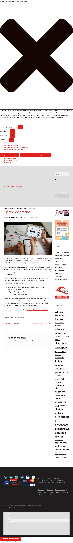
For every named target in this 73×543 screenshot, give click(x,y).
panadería (60, 391)
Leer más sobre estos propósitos (14, 150)
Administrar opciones (10, 143)
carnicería (60, 333)
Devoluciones (42, 483)
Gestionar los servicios (11, 145)
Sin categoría (58, 276)
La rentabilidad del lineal (11, 323)
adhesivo (59, 312)
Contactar (30, 204)
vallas (57, 457)
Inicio (5, 204)
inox (64, 372)
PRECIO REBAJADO (60, 270)
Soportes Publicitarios (61, 279)
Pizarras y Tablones (60, 264)
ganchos (59, 364)
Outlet (57, 261)
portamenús (62, 428)
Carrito (9, 533)
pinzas (56, 406)
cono (57, 347)
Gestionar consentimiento (10, 538)
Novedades (65, 492)
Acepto (4, 155)
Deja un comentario (31, 217)
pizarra (61, 405)
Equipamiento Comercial (62, 255)
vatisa (22, 217)
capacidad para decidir (39, 260)
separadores (59, 440)
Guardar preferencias (42, 155)
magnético (60, 379)
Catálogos (21, 204)
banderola (64, 315)
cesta (67, 336)
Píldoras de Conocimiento (16, 208)
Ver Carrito (51, 483)
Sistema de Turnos (60, 490)
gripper (58, 372)
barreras (60, 319)
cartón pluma (60, 336)
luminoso (59, 376)
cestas (57, 339)
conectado (24, 341)
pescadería (60, 401)
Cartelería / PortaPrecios (62, 252)
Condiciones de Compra (45, 480)
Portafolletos (59, 267)
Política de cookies (10, 158)
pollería (59, 412)
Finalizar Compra (61, 483)
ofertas (58, 388)
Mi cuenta (10, 513)
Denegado (14, 155)
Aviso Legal (41, 478)
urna (65, 455)
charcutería (61, 343)
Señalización (58, 273)
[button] (36, 56)
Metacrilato (58, 258)
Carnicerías (50, 490)
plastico (59, 409)
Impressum (7, 163)
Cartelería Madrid (42, 492)
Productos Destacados (44, 494)
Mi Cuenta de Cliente (59, 480)
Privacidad (49, 478)
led (68, 372)
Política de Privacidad (10, 160)
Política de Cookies (6, 120)
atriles (58, 315)
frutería (59, 361)
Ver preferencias (27, 155)
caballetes (60, 328)
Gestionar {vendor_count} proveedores (16, 147)
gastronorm (60, 368)
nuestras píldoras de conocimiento (37, 310)
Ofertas (57, 492)
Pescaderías (41, 490)
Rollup (51, 492)
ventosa (63, 457)
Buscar (57, 171)
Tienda (12, 204)
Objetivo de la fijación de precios (42, 323)
